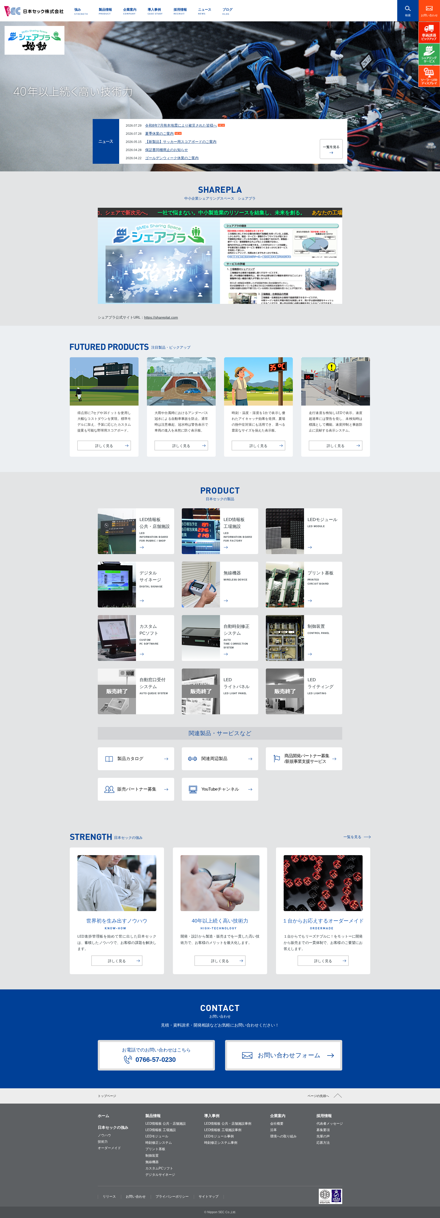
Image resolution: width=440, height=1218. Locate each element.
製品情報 (153, 1115)
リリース (109, 1196)
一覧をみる (331, 149)
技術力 (103, 1141)
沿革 (273, 1130)
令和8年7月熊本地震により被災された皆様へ (181, 125)
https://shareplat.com (161, 317)
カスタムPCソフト (159, 1168)
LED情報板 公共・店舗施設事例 (227, 1123)
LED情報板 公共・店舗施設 (165, 1123)
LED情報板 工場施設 (160, 1130)
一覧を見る (352, 837)
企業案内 (277, 1115)
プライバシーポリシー (172, 1196)
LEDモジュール (156, 1136)
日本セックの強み (113, 1127)
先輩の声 (323, 1136)
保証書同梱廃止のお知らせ (166, 150)
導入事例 (211, 1115)
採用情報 (324, 1115)
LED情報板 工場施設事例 (222, 1130)
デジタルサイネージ (160, 1175)
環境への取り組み (283, 1136)
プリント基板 (155, 1149)
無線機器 (152, 1162)
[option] (220, 96)
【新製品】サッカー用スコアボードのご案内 (180, 142)
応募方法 (323, 1143)
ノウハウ (104, 1135)
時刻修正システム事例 (220, 1143)
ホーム (103, 1115)
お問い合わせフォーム (289, 1055)
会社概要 (276, 1123)
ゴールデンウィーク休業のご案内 (172, 158)
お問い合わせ (429, 15)
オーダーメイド (109, 1148)
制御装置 (152, 1155)
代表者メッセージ (330, 1123)
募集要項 (323, 1130)
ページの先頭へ (318, 1096)
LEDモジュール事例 (219, 1136)
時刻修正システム (158, 1143)
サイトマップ (208, 1196)
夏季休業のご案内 (159, 133)
